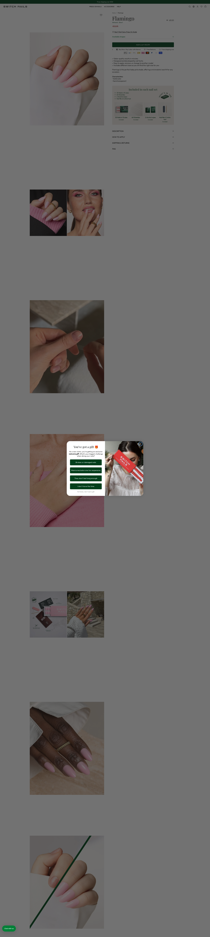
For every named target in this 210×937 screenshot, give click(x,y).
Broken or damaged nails (86, 462)
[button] (9, 929)
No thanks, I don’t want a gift (85, 492)
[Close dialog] (140, 444)
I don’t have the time (85, 486)
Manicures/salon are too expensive (86, 470)
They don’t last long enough (85, 478)
